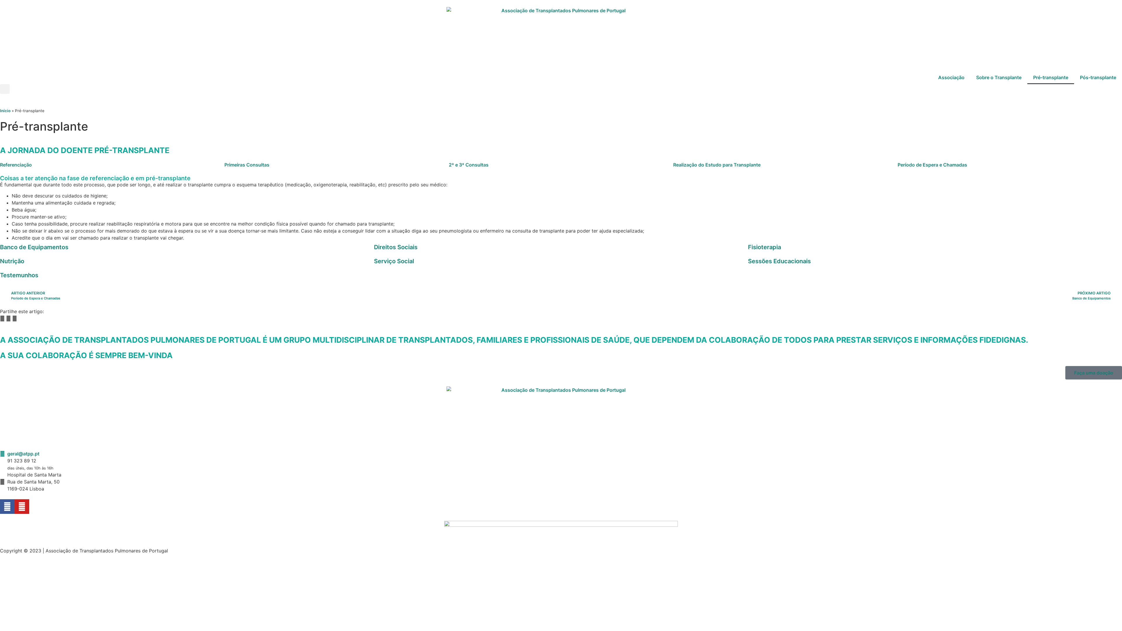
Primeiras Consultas (246, 165)
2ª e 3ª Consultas (469, 165)
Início (5, 110)
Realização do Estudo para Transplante (717, 165)
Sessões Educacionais (779, 261)
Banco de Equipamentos (34, 247)
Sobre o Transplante (998, 77)
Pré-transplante (1050, 77)
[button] (5, 89)
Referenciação (16, 165)
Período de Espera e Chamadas (932, 165)
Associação (951, 77)
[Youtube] (22, 506)
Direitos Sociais (396, 247)
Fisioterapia (764, 247)
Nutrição (12, 261)
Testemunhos (19, 275)
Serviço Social (394, 261)
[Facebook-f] (7, 506)
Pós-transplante (1098, 77)
